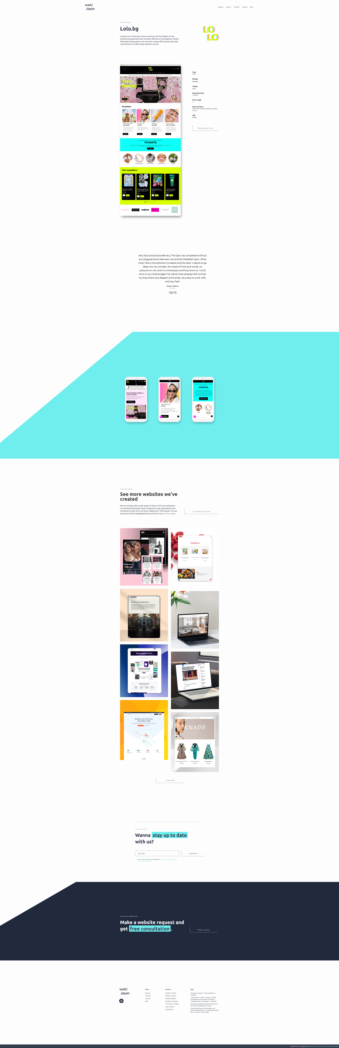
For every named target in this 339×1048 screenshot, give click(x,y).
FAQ (337, 1046)
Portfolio (236, 7)
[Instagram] (121, 1001)
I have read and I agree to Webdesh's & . (156, 860)
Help (333, 1046)
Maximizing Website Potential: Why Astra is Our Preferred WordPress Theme (204, 1005)
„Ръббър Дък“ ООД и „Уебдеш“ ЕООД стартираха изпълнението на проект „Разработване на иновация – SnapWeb (203, 999)
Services (228, 7)
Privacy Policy (327, 1046)
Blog (251, 7)
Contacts (244, 7)
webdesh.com (310, 1046)
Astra (194, 88)
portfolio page (169, 513)
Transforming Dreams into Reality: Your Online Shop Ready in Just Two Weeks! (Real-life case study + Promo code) (205, 1010)
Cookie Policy (319, 1046)
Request (220, 7)
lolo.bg (194, 117)
